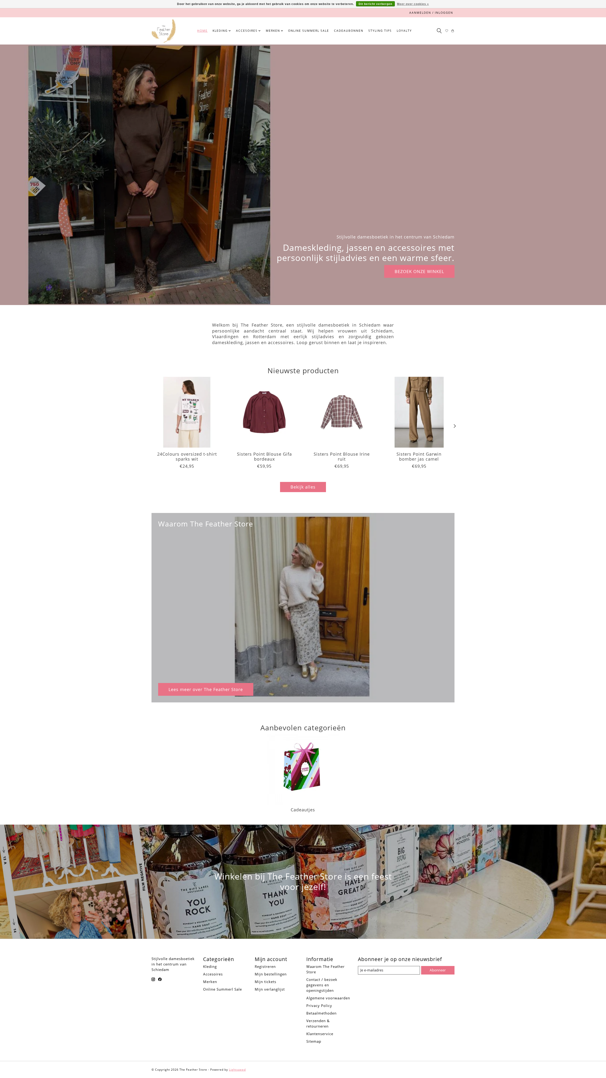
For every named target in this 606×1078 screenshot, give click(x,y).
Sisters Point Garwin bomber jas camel (419, 456)
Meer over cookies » (413, 4)
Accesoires (213, 974)
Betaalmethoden (321, 1013)
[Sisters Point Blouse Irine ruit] (341, 412)
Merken (210, 981)
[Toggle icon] (439, 31)
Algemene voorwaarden (328, 998)
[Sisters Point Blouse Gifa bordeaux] (264, 412)
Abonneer (438, 970)
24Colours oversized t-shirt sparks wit (187, 456)
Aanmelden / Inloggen (431, 13)
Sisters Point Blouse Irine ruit (342, 456)
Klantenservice (319, 1033)
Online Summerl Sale (308, 31)
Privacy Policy (319, 1005)
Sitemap (313, 1041)
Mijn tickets (265, 981)
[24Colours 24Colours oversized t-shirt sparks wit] (187, 412)
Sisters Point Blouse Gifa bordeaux (264, 456)
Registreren (265, 966)
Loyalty (404, 31)
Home (202, 31)
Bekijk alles (303, 487)
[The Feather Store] (164, 31)
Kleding (210, 966)
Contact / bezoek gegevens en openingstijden (321, 985)
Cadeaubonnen (348, 31)
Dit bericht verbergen (375, 4)
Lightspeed (237, 1070)
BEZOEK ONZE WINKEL (419, 271)
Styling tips (380, 31)
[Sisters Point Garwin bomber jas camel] (419, 412)
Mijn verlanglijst (270, 989)
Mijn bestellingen (271, 974)
